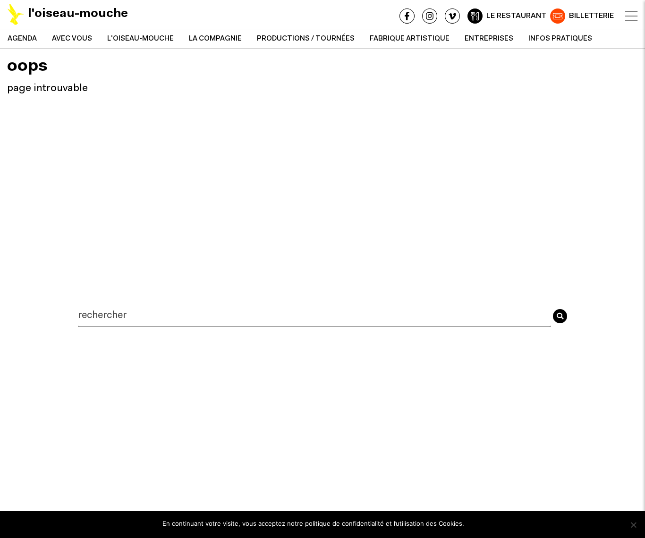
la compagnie (215, 38)
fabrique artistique (410, 38)
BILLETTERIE (591, 16)
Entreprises (489, 38)
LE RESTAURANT (516, 16)
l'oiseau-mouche (140, 38)
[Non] (633, 525)
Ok (476, 523)
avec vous (72, 38)
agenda (22, 38)
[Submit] (560, 316)
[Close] (631, 16)
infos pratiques (560, 38)
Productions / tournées (306, 38)
